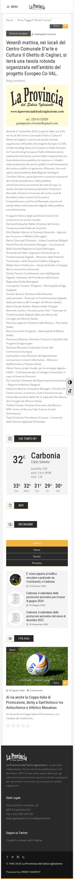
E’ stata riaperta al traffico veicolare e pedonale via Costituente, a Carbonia (41, 577)
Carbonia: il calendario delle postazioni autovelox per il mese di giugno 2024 (45, 597)
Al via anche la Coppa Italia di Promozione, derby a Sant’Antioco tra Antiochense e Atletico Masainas (34, 702)
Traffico (36, 543)
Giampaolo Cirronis (45, 34)
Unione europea (18, 33)
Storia (37, 550)
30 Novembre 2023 (38, 624)
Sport (12, 649)
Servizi (37, 556)
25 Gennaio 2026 (37, 585)
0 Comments (36, 690)
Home (9, 20)
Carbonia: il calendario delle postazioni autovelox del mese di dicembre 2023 (46, 616)
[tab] (37, 543)
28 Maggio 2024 (37, 605)
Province (37, 563)
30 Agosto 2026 (17, 690)
